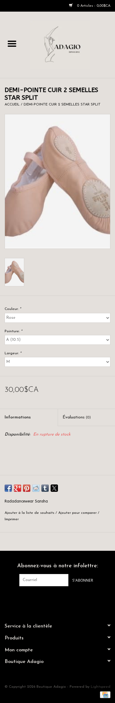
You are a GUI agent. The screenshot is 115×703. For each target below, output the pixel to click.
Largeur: (13, 353)
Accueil (12, 104)
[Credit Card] (104, 694)
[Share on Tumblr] (45, 488)
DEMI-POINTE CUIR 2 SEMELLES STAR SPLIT (62, 104)
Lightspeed (100, 687)
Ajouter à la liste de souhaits (30, 513)
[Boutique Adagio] (69, 44)
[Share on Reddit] (36, 488)
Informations (18, 417)
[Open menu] (12, 43)
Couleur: (13, 309)
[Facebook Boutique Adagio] (52, 599)
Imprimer (12, 519)
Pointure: (13, 331)
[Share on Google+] (17, 488)
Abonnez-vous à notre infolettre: (57, 566)
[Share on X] (54, 488)
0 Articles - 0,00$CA (93, 6)
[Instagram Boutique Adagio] (63, 599)
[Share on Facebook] (8, 488)
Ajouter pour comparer (78, 513)
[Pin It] (26, 488)
